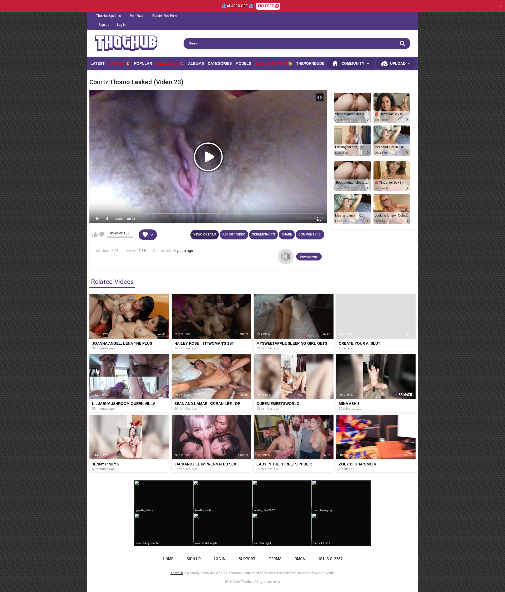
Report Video (234, 234)
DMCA (300, 559)
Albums (196, 63)
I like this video (95, 234)
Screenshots (263, 234)
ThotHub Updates (108, 16)
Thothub (247, 582)
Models (243, 63)
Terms (275, 559)
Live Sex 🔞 (119, 63)
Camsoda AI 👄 (170, 63)
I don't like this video (101, 234)
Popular (143, 63)
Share (287, 234)
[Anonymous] (286, 256)
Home (168, 559)
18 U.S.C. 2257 (330, 559)
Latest (97, 63)
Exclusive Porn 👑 (273, 63)
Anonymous (309, 256)
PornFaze (136, 16)
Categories (220, 63)
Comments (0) (310, 234)
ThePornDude (310, 63)
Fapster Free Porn (164, 16)
